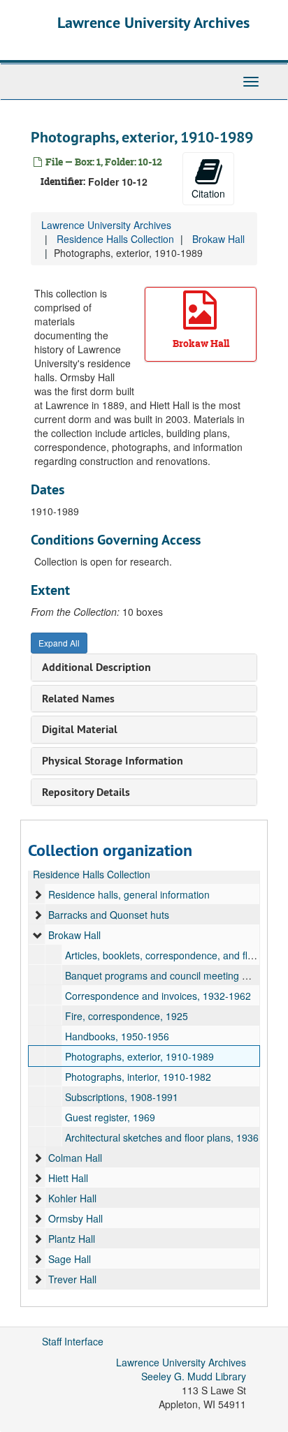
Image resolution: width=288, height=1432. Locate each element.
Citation (208, 193)
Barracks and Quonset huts (108, 915)
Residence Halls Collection (115, 239)
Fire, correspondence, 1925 (126, 1016)
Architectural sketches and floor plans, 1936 (162, 1137)
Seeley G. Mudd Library (193, 1376)
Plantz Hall (71, 1239)
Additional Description (96, 667)
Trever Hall (72, 1279)
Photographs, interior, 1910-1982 (138, 1077)
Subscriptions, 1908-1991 (121, 1097)
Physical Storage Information (112, 760)
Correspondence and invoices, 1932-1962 (158, 996)
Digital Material (79, 729)
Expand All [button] (59, 643)
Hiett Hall (68, 1178)
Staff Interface (72, 1341)
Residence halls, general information (129, 894)
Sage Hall (69, 1259)
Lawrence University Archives (153, 22)
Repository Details (86, 792)
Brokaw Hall (218, 239)
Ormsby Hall (75, 1218)
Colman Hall (75, 1158)
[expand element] (38, 894)
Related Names (78, 698)
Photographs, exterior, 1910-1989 (139, 1056)
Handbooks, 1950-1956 (117, 1036)
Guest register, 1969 (110, 1117)
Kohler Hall (72, 1198)
